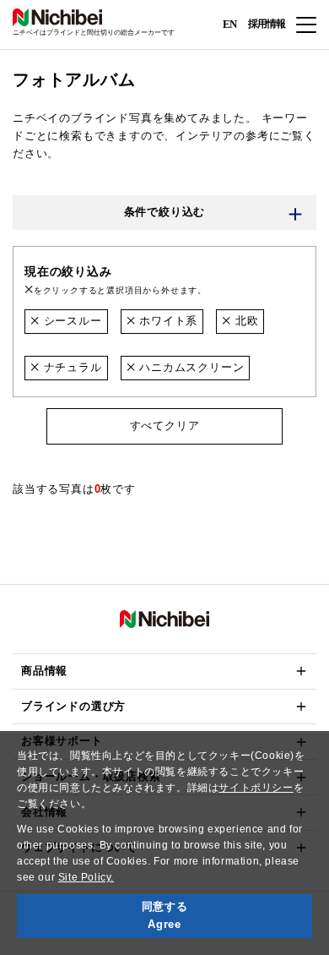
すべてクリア (165, 425)
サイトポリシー (255, 788)
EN (229, 23)
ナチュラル (71, 367)
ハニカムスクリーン (189, 367)
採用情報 (266, 24)
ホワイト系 (166, 320)
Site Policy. (86, 877)
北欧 (244, 320)
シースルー (71, 320)
